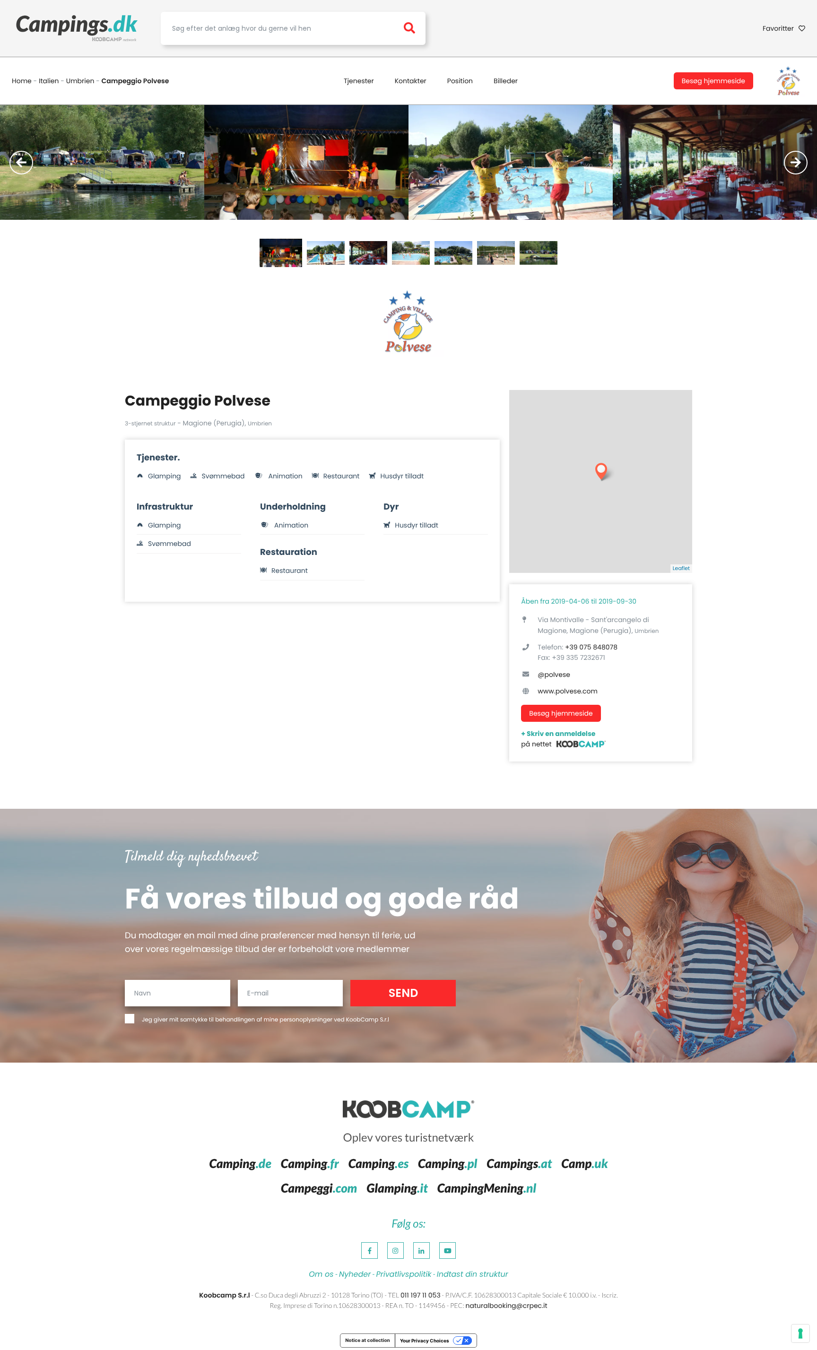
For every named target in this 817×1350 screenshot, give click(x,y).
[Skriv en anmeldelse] (581, 744)
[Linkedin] (421, 1250)
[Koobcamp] (408, 1109)
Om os (321, 1274)
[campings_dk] (77, 28)
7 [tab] (538, 253)
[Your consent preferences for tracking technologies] (800, 1333)
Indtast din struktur (472, 1274)
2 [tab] (326, 253)
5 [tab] (453, 253)
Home (22, 81)
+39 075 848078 (591, 647)
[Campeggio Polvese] (788, 80)
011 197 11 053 (420, 1295)
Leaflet (681, 568)
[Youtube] (447, 1250)
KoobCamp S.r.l (367, 1020)
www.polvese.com (568, 691)
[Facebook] (369, 1250)
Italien (49, 81)
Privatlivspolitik (403, 1274)
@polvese (554, 674)
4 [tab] (411, 253)
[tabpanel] (102, 162)
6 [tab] (496, 253)
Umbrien (80, 81)
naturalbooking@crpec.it (506, 1305)
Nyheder (355, 1274)
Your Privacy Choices (424, 1340)
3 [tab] (368, 253)
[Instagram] (395, 1250)
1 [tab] (281, 253)
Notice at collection (367, 1340)
